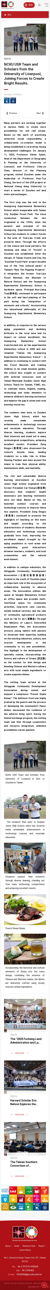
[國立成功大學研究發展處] (7, 5)
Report (42, 1246)
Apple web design (39, 1283)
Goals (16, 1246)
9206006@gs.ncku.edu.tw (29, 1274)
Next (40, 113)
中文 (30, 5)
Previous (11, 113)
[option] (25, 39)
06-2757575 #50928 (28, 1266)
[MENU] (46, 5)
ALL (9, 14)
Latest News (25, 1250)
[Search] (39, 5)
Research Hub (29, 1246)
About (8, 1246)
